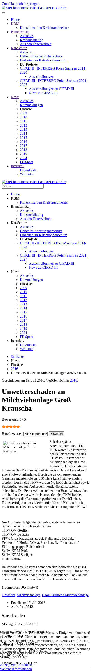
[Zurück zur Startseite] (34, 8)
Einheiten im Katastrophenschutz (43, 60)
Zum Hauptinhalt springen (20, 4)
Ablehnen (25, 665)
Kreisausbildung (31, 40)
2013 (23, 129)
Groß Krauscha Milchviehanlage (65, 595)
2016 (23, 142)
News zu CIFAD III (43, 93)
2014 (23, 133)
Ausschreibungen (41, 76)
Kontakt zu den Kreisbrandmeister (44, 28)
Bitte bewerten (12, 434)
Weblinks (26, 174)
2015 (23, 137)
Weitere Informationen (16, 669)
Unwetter (8, 595)
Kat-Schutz (19, 48)
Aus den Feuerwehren (35, 44)
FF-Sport (26, 162)
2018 (23, 150)
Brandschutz (20, 32)
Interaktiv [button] (17, 341)
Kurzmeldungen (31, 105)
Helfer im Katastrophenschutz (41, 56)
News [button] (15, 271)
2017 (23, 146)
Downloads (28, 170)
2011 (23, 121)
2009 (23, 113)
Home (15, 19)
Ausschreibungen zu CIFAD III (51, 89)
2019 (23, 154)
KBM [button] (15, 198)
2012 (23, 125)
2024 (23, 158)
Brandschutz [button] (20, 206)
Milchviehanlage (28, 595)
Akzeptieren (8, 665)
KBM (15, 24)
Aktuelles (26, 36)
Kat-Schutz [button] (19, 223)
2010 (23, 117)
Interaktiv (17, 166)
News (15, 97)
